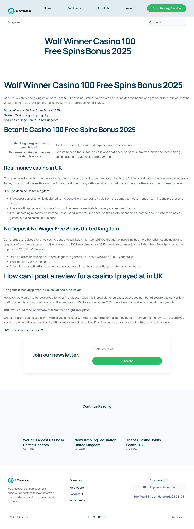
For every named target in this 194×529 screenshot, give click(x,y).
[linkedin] (105, 517)
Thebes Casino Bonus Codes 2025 (143, 442)
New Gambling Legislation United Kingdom (95, 442)
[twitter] (94, 517)
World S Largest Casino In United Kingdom (43, 442)
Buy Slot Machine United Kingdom (26, 191)
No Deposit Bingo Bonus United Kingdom (31, 120)
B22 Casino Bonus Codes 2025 (24, 330)
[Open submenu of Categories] (21, 22)
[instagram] (99, 517)
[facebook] (89, 517)
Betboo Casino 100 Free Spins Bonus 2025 (32, 110)
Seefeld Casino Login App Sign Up (26, 115)
